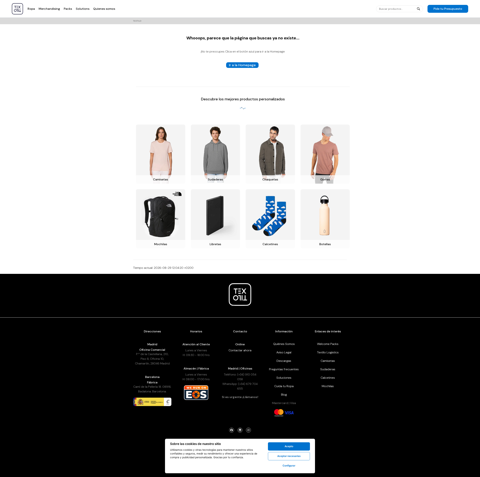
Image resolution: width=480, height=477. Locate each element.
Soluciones (283, 378)
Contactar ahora (240, 350)
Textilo (137, 21)
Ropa (31, 9)
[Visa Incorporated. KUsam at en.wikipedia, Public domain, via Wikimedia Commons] (289, 412)
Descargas (284, 361)
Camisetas (328, 361)
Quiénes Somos (284, 344)
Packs (68, 9)
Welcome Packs (327, 344)
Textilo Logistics (328, 352)
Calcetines (328, 378)
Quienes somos (104, 9)
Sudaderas (327, 369)
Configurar (289, 465)
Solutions (82, 9)
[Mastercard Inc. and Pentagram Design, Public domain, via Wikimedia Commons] (279, 412)
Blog (284, 395)
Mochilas (328, 386)
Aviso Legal (283, 352)
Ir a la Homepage (242, 65)
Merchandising (49, 9)
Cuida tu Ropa (284, 386)
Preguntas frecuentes (284, 369)
